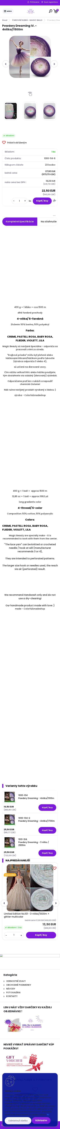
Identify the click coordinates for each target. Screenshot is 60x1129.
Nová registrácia (51, 2)
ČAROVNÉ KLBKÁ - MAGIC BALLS (27, 20)
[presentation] (5, 64)
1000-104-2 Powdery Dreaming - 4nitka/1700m (36, 819)
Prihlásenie (34, 2)
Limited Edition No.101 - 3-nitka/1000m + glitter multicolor (26, 915)
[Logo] (30, 11)
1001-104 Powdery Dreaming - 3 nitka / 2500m (33, 842)
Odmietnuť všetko (18, 1120)
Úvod (4, 20)
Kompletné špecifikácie (20, 221)
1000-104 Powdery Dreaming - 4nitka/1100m (36, 797)
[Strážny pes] (54, 201)
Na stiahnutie (49, 221)
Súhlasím (41, 1120)
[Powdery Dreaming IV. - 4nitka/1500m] (30, 57)
